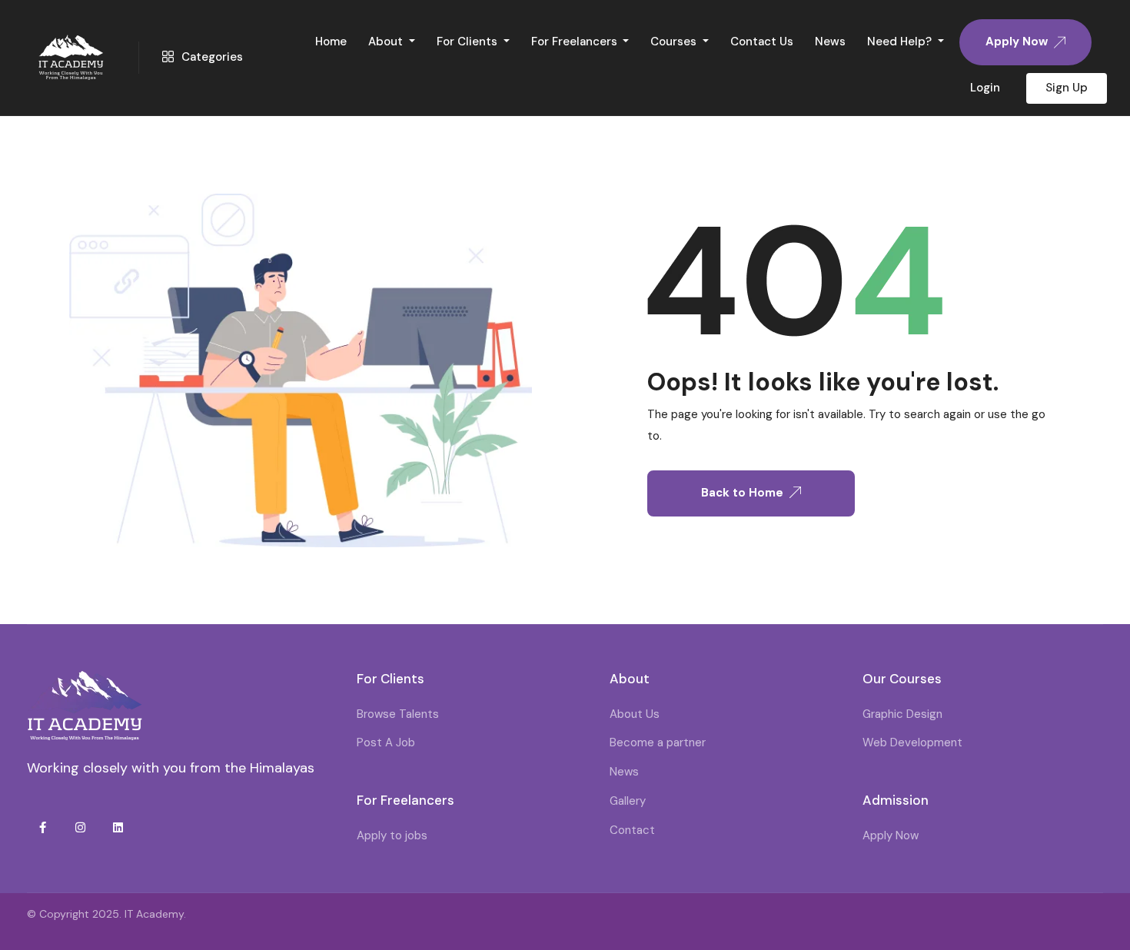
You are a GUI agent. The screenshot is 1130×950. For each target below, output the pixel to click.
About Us (635, 714)
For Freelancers (575, 41)
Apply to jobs (392, 835)
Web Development (912, 742)
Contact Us (761, 41)
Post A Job (386, 742)
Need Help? (901, 41)
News (830, 41)
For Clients (468, 41)
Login (985, 87)
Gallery (628, 801)
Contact (632, 830)
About (387, 41)
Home (331, 41)
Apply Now (890, 835)
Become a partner (658, 742)
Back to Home (742, 492)
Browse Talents (398, 714)
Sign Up (1066, 87)
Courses (675, 41)
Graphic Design (902, 714)
